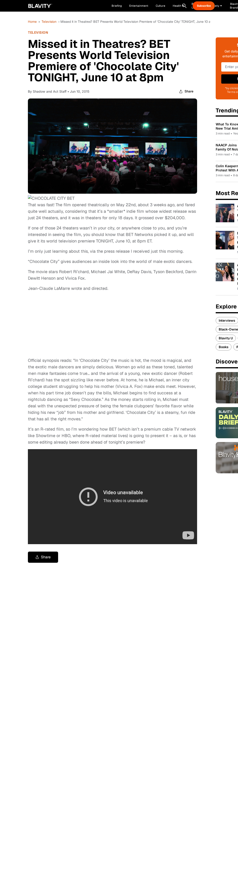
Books (223, 347)
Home (32, 22)
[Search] (184, 5)
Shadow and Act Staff (49, 91)
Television (49, 22)
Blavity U (226, 338)
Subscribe (204, 6)
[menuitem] (178, 6)
